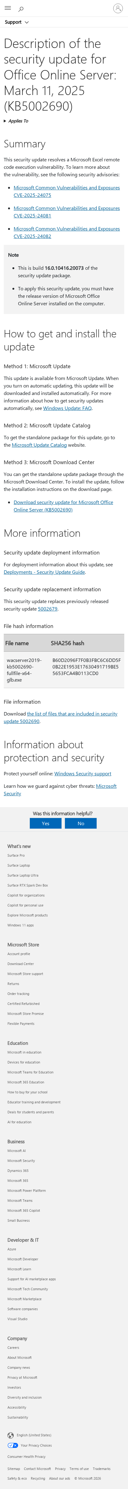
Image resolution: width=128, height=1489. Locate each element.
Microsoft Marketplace (24, 1298)
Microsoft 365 (17, 1180)
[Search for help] (21, 8)
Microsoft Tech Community (27, 1289)
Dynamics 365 (18, 1170)
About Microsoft (19, 1357)
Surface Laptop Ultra (23, 875)
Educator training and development (34, 1102)
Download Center (20, 963)
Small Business (18, 1220)
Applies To (18, 121)
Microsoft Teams (20, 1200)
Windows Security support (82, 773)
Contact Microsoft (37, 1468)
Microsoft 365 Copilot (23, 1210)
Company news (18, 1367)
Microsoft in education (24, 1052)
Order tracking (18, 993)
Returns (13, 983)
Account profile (18, 953)
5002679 (47, 608)
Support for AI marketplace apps (31, 1279)
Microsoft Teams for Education (30, 1072)
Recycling (38, 1478)
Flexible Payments (20, 1023)
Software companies (22, 1308)
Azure (11, 1249)
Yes (45, 823)
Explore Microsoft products (27, 915)
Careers (13, 1347)
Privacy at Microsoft (22, 1377)
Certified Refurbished (23, 1003)
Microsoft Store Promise (25, 1013)
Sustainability (17, 1417)
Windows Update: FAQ (67, 408)
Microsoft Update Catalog (39, 444)
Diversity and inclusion (24, 1397)
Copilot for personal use (25, 905)
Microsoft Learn (19, 1269)
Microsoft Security (21, 1160)
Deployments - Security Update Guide (44, 571)
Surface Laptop (18, 865)
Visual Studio (17, 1318)
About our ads (59, 1478)
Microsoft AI (16, 1150)
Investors (14, 1387)
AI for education (19, 1122)
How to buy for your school (27, 1092)
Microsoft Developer (22, 1259)
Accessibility (16, 1407)
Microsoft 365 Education (25, 1082)
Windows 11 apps (20, 925)
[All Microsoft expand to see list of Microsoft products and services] (7, 8)
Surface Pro (16, 855)
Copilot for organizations (26, 895)
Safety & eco (17, 1478)
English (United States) (34, 1435)
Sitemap (13, 1468)
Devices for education (23, 1062)
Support (14, 22)
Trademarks (102, 1468)
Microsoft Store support (25, 973)
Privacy (60, 1468)
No (81, 823)
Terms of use (79, 1468)
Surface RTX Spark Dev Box (27, 885)
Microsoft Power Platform (26, 1190)
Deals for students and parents (30, 1112)
